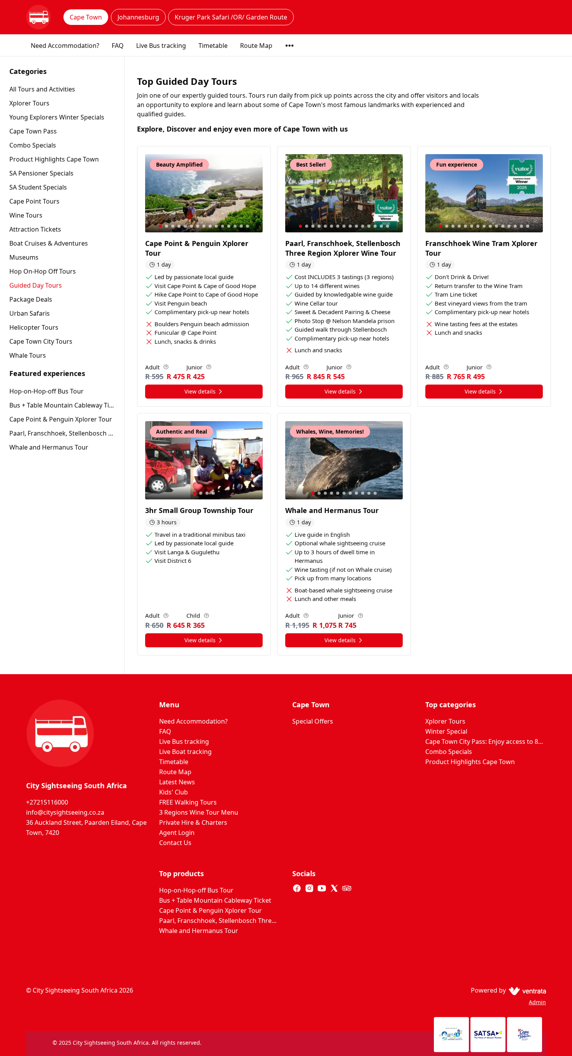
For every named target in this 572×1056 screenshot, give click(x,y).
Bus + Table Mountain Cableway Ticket (62, 405)
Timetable (213, 45)
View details (200, 391)
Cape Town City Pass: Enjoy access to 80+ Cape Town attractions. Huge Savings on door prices (485, 741)
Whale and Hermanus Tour (48, 447)
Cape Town (86, 17)
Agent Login (177, 832)
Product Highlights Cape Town (470, 761)
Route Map (256, 45)
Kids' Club (173, 792)
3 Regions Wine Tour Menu (198, 812)
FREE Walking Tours (188, 802)
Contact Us (175, 842)
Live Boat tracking (185, 751)
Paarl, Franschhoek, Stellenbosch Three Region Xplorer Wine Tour (62, 433)
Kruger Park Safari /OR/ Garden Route (231, 17)
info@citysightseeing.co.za (65, 812)
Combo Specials (448, 751)
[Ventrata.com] (526, 990)
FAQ (118, 45)
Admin (537, 1002)
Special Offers (312, 721)
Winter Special (446, 731)
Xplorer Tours (445, 721)
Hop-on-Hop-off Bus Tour (46, 391)
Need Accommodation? (65, 45)
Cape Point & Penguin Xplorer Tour (60, 419)
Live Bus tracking (161, 45)
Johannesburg (138, 17)
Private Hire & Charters (193, 822)
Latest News (177, 782)
